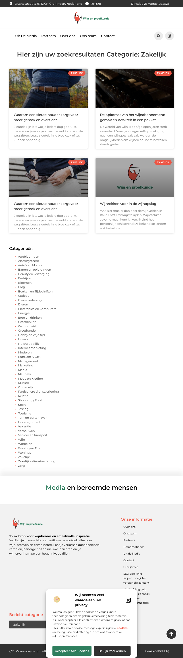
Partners (48, 36)
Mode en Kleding (30, 378)
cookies (122, 628)
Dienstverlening (30, 300)
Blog (21, 287)
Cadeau (23, 295)
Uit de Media (131, 553)
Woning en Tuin (29, 448)
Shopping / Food (30, 400)
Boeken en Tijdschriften (35, 291)
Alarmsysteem (28, 261)
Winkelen (25, 444)
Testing (23, 409)
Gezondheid (27, 326)
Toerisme (24, 413)
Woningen (25, 452)
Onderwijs (25, 387)
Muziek (23, 383)
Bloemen (25, 282)
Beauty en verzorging (34, 274)
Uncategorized (29, 422)
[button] (128, 600)
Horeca (23, 339)
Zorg (21, 465)
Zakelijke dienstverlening (36, 461)
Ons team (88, 36)
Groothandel (27, 330)
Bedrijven (25, 278)
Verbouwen (26, 431)
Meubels (24, 374)
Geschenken (27, 322)
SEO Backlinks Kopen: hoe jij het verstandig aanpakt (136, 578)
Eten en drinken (30, 317)
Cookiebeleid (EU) (157, 651)
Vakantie (24, 426)
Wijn (21, 439)
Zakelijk (24, 457)
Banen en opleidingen (34, 269)
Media (22, 370)
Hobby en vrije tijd (31, 335)
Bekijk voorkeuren (112, 651)
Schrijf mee (130, 567)
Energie (24, 313)
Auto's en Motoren (31, 265)
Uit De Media (26, 36)
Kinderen (25, 352)
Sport (22, 404)
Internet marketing (32, 348)
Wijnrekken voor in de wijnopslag (128, 204)
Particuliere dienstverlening (38, 391)
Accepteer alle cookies (72, 651)
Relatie (23, 396)
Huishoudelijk (28, 343)
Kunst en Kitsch (29, 356)
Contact (108, 36)
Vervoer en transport (32, 435)
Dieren (23, 304)
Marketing (25, 365)
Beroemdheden (134, 547)
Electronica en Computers (37, 309)
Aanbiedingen (28, 256)
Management (28, 361)
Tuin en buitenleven (33, 417)
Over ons (67, 36)
